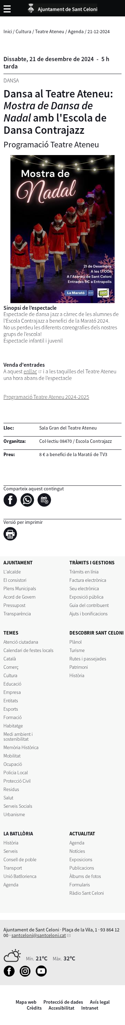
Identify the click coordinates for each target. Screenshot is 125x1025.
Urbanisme (14, 814)
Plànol (75, 642)
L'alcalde (12, 572)
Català (9, 659)
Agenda (76, 31)
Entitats (10, 700)
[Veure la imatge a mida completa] (62, 229)
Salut (8, 798)
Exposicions (80, 859)
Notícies (77, 851)
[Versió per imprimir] (11, 535)
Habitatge (13, 726)
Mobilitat (11, 756)
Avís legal (100, 1002)
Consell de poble (19, 859)
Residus (11, 789)
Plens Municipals (19, 588)
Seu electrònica (84, 588)
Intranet (89, 1008)
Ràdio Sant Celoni (86, 893)
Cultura (23, 31)
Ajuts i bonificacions (88, 613)
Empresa (12, 692)
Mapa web (26, 1002)
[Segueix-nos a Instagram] (26, 975)
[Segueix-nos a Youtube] (42, 975)
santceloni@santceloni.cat (38, 935)
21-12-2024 (99, 31)
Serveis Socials (17, 806)
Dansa (11, 80)
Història (76, 675)
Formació (12, 717)
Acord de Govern (19, 597)
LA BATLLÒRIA (18, 833)
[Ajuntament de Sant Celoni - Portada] (62, 7)
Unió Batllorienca (19, 876)
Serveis (10, 851)
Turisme (77, 650)
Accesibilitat (61, 1008)
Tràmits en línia (84, 572)
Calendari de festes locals (28, 650)
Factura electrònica (87, 580)
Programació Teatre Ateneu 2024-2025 (46, 397)
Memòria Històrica (21, 747)
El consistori (14, 580)
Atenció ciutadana (20, 642)
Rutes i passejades (87, 659)
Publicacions (81, 868)
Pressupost (14, 605)
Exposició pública (86, 597)
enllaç (30, 371)
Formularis (79, 884)
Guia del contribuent (89, 605)
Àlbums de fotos (85, 876)
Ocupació (12, 764)
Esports (10, 709)
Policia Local (15, 772)
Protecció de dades (63, 1002)
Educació (12, 684)
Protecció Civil (17, 781)
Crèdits (34, 1008)
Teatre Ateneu (49, 31)
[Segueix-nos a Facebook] (10, 975)
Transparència (17, 613)
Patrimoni (78, 667)
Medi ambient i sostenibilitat (18, 736)
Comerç (10, 667)
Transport (12, 868)
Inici (7, 31)
